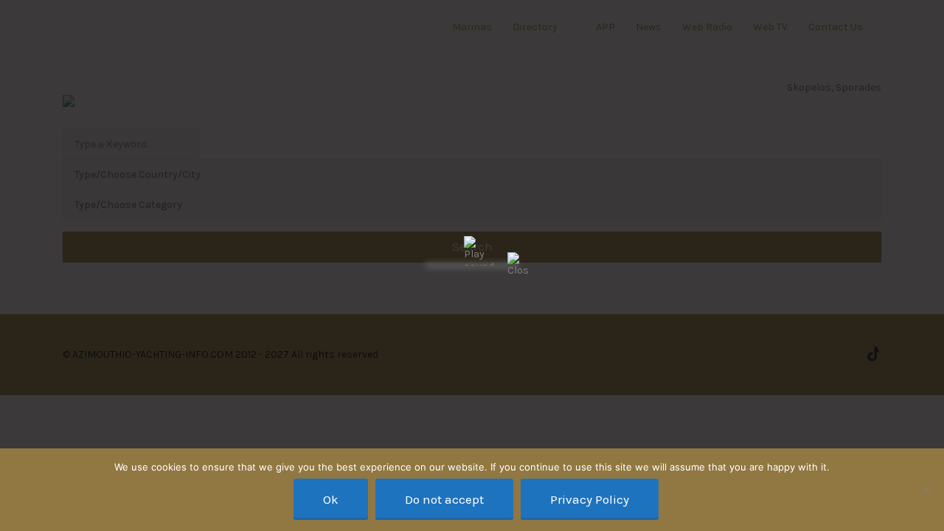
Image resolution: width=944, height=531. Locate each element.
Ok (331, 499)
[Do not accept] (925, 489)
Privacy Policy (589, 499)
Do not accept (444, 499)
